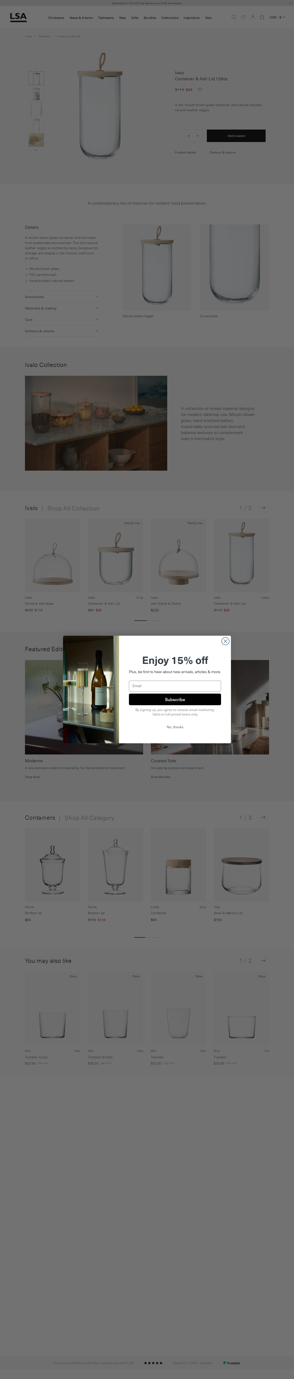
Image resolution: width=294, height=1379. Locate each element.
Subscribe (175, 699)
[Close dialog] (225, 641)
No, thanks (175, 727)
